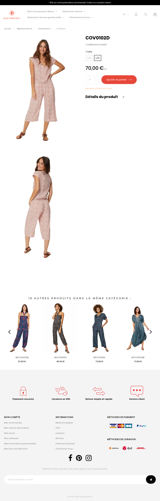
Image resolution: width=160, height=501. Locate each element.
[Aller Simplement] (11, 14)
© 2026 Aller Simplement (80, 496)
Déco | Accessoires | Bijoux (40, 11)
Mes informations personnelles (20, 443)
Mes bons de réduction (16, 448)
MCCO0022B (22, 357)
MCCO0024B (138, 357)
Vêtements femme (72, 11)
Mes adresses (11, 438)
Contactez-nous (64, 448)
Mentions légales (64, 422)
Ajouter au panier (117, 79)
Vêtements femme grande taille (44, 17)
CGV (58, 427)
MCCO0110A (99, 357)
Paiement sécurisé (65, 443)
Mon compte (12, 417)
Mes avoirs (9, 433)
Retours (60, 438)
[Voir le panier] (155, 14)
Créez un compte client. (99, 2)
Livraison (60, 433)
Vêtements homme (79, 17)
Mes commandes (13, 422)
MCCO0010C (60, 357)
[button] (136, 15)
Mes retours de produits (16, 427)
